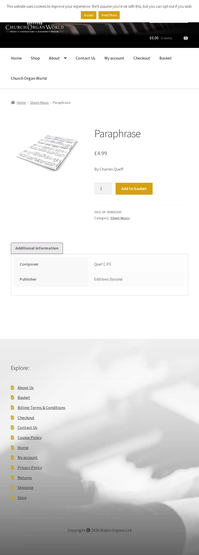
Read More (109, 15)
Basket (165, 58)
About (54, 58)
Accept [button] (88, 15)
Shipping (25, 487)
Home (16, 58)
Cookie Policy (29, 437)
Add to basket (134, 188)
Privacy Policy (30, 467)
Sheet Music (39, 102)
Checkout (141, 58)
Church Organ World (29, 78)
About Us (26, 387)
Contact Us (85, 58)
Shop (35, 58)
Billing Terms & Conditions (41, 407)
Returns (25, 477)
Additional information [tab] (37, 248)
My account (114, 58)
